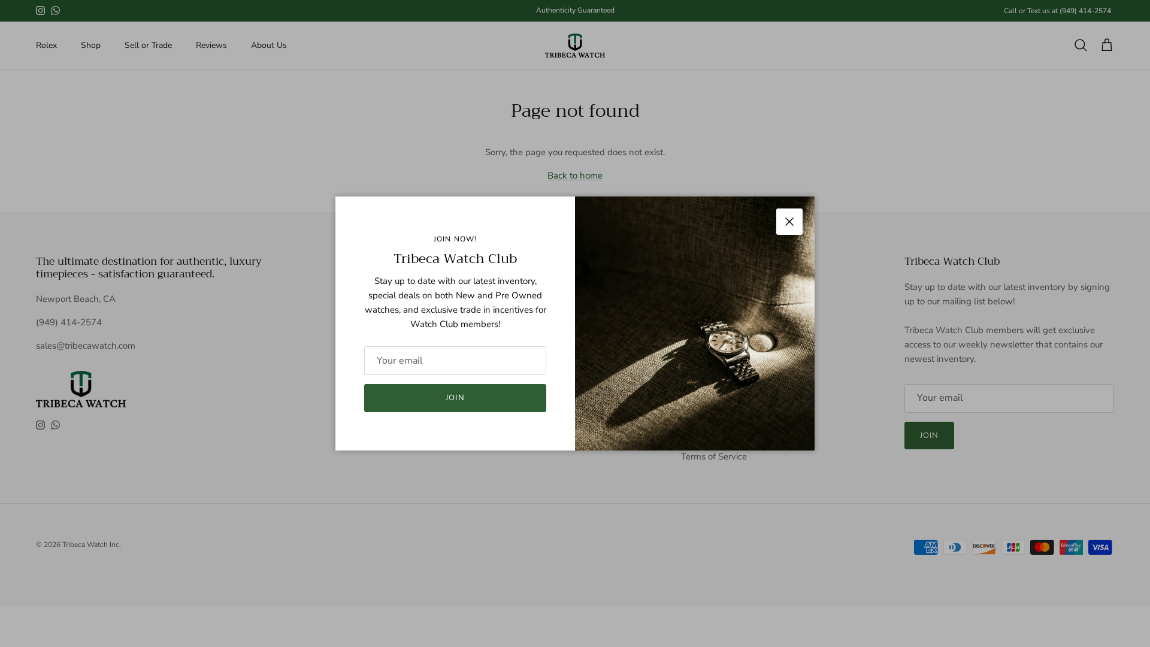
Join (455, 397)
